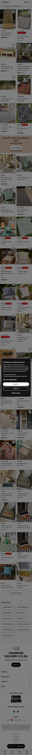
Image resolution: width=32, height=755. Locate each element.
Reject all (16, 388)
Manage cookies (16, 393)
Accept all (16, 384)
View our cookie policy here (10, 379)
